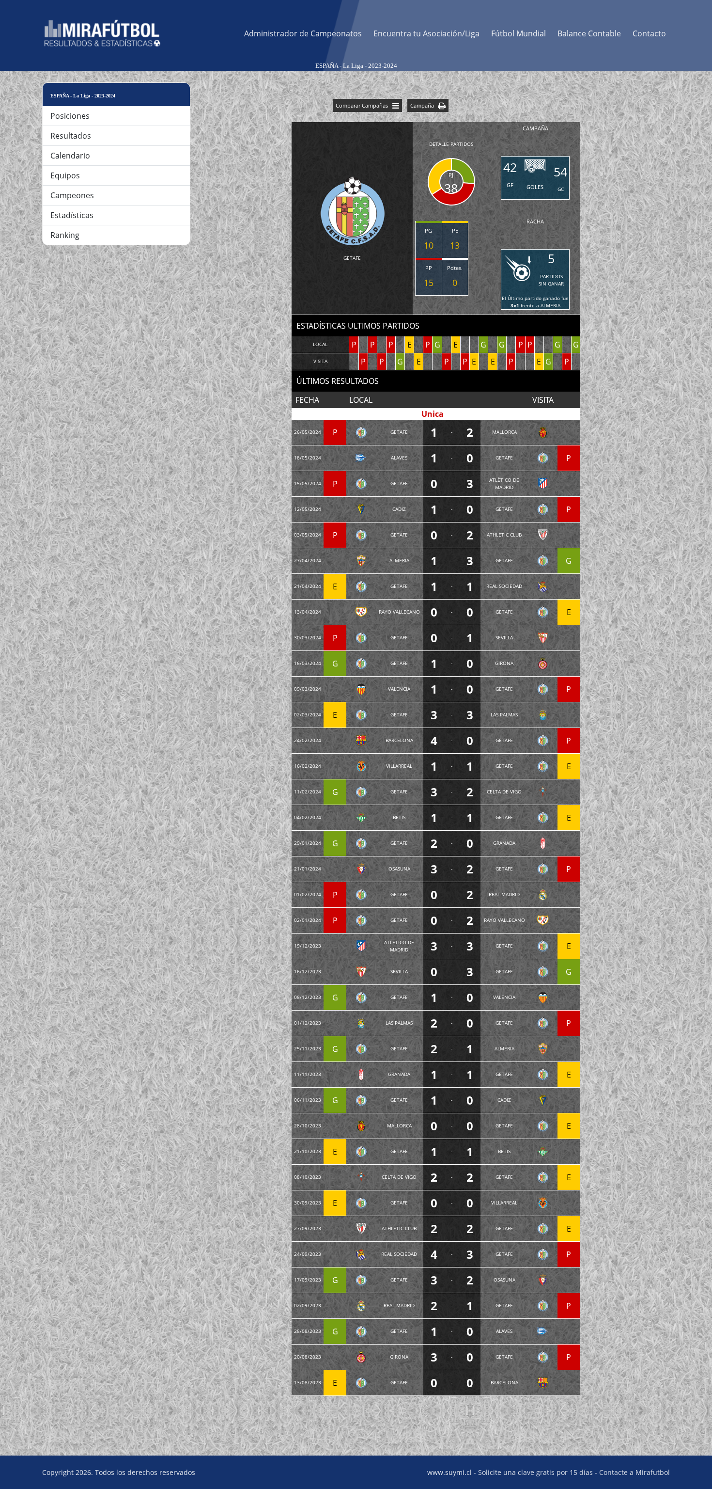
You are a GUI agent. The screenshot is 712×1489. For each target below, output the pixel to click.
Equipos (65, 175)
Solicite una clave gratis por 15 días (535, 1472)
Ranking (64, 235)
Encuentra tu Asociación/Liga (426, 33)
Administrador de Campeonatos (303, 33)
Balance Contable (589, 33)
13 (455, 245)
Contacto (649, 33)
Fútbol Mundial (518, 33)
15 (428, 282)
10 (428, 245)
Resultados (70, 135)
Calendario (70, 155)
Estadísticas (71, 215)
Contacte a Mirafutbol (634, 1472)
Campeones (72, 195)
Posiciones (70, 116)
